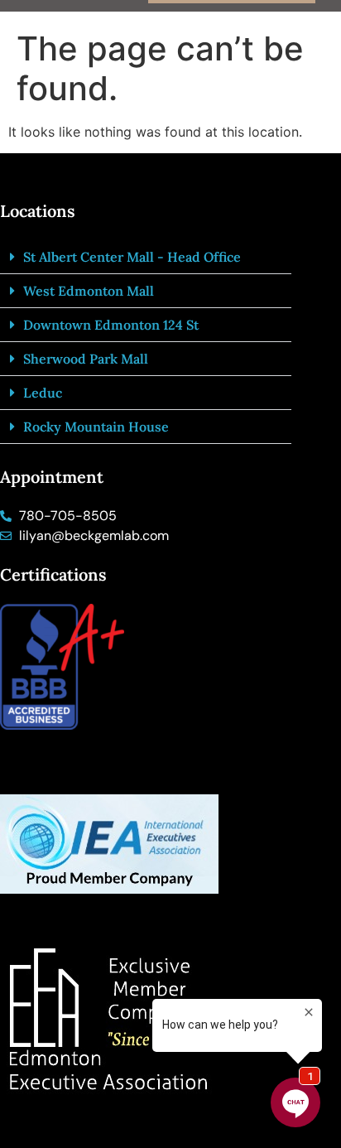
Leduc (42, 392)
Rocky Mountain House (96, 426)
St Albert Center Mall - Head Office (132, 256)
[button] (145, 257)
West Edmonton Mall (88, 290)
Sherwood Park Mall (85, 358)
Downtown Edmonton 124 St (111, 324)
